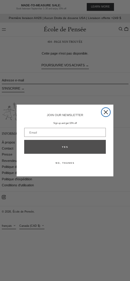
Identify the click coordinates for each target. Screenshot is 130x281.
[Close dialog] (105, 112)
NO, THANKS (65, 163)
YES (65, 147)
